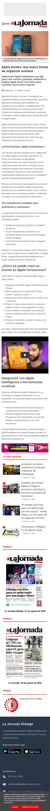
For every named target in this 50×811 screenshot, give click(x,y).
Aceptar (15, 807)
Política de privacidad (30, 807)
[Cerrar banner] (47, 795)
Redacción (8, 90)
